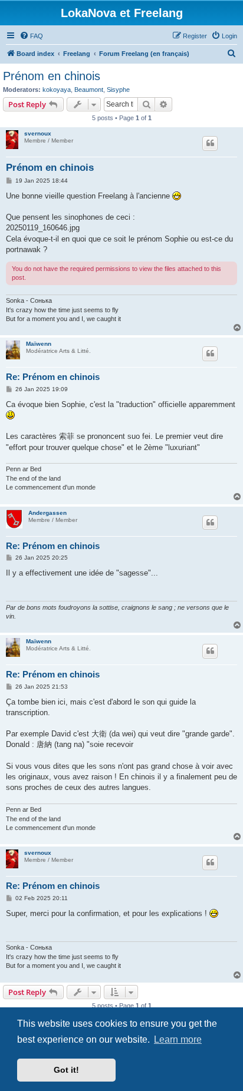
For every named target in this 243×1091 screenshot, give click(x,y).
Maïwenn (38, 343)
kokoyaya (56, 89)
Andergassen (47, 513)
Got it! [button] (66, 1070)
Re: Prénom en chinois (53, 377)
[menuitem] (31, 36)
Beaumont (88, 89)
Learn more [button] (178, 1039)
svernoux (37, 133)
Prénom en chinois (51, 76)
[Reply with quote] (210, 143)
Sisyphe (118, 89)
